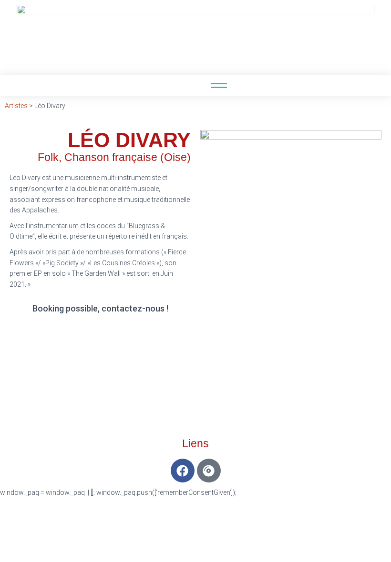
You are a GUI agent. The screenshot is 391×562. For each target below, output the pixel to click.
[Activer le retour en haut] (372, 543)
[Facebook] (183, 470)
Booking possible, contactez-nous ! (100, 308)
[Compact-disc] (209, 470)
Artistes (16, 106)
